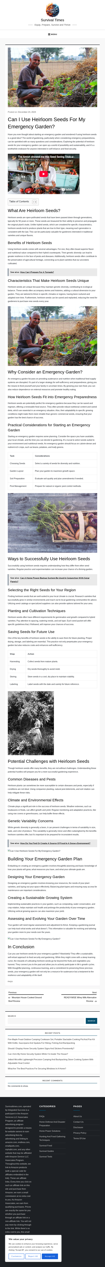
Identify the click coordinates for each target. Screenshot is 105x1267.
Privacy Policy (79, 1133)
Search (12, 1016)
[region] (33, 1248)
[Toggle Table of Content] (33, 202)
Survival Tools (45, 1157)
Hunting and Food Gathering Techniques (52, 1138)
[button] (52, 34)
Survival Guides (46, 1151)
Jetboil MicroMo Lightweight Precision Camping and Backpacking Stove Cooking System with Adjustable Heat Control (50, 1061)
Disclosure (78, 1127)
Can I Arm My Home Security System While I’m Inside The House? (38, 1054)
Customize (16, 1256)
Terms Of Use (79, 1138)
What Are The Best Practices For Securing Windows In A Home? (37, 1069)
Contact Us (78, 1122)
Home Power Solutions (49, 1131)
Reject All (33, 1256)
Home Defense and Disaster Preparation (52, 1124)
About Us (77, 1116)
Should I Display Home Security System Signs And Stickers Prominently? (41, 1048)
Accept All (50, 1256)
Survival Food (45, 1146)
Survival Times (52, 20)
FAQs (10, 981)
